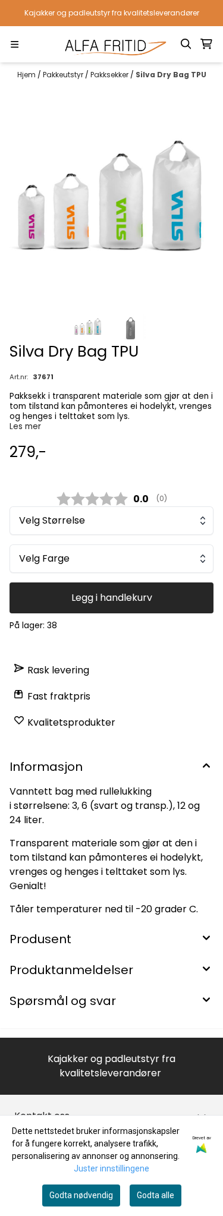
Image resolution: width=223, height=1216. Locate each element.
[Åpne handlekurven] (206, 44)
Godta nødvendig (81, 1195)
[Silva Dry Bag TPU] (111, 197)
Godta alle (155, 1195)
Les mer (25, 426)
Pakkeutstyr (64, 75)
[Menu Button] (14, 44)
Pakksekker (110, 75)
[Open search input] (186, 44)
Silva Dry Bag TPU (171, 75)
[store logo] (111, 44)
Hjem (27, 75)
